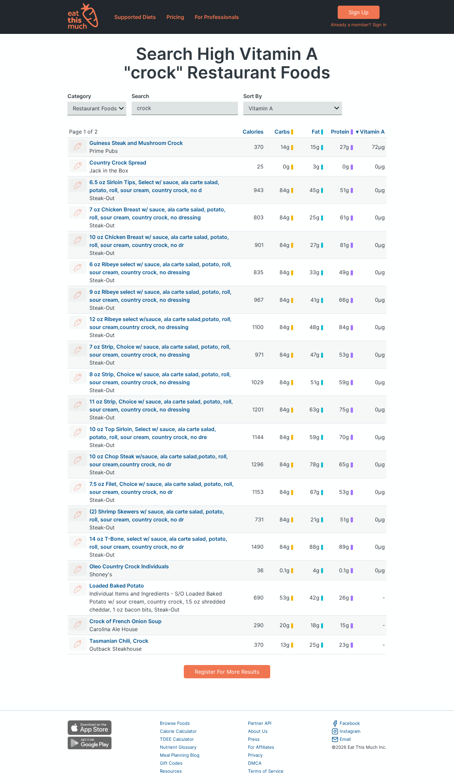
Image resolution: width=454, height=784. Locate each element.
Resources (171, 771)
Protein (341, 131)
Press (254, 739)
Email (345, 739)
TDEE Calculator (177, 739)
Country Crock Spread (117, 162)
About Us (258, 731)
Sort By (252, 96)
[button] (96, 108)
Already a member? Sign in (359, 24)
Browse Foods (175, 723)
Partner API (260, 723)
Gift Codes (171, 763)
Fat (316, 131)
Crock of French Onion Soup (125, 621)
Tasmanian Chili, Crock (118, 640)
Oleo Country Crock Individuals (129, 566)
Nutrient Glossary (178, 747)
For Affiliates (261, 747)
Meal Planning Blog (179, 755)
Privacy (255, 755)
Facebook (350, 723)
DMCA (255, 763)
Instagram (350, 731)
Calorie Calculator (178, 731)
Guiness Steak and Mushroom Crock (136, 143)
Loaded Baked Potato (116, 585)
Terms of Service (266, 771)
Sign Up (359, 12)
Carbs (283, 131)
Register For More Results (227, 671)
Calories (253, 131)
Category (79, 96)
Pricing (175, 17)
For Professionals (217, 17)
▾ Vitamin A (370, 131)
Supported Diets (135, 17)
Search (140, 96)
